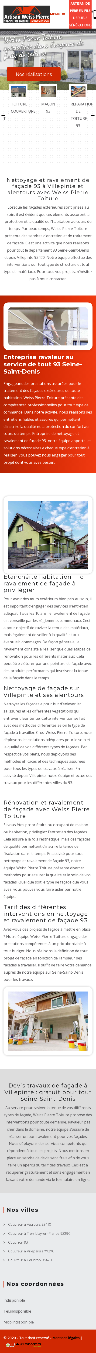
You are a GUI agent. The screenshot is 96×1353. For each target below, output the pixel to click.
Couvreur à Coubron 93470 (30, 1260)
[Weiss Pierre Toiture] (26, 14)
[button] (3, 115)
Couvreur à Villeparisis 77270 (31, 1251)
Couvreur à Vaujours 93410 (29, 1224)
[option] (18, 100)
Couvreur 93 (18, 1242)
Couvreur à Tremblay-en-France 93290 (39, 1233)
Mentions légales (66, 1337)
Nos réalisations (34, 74)
